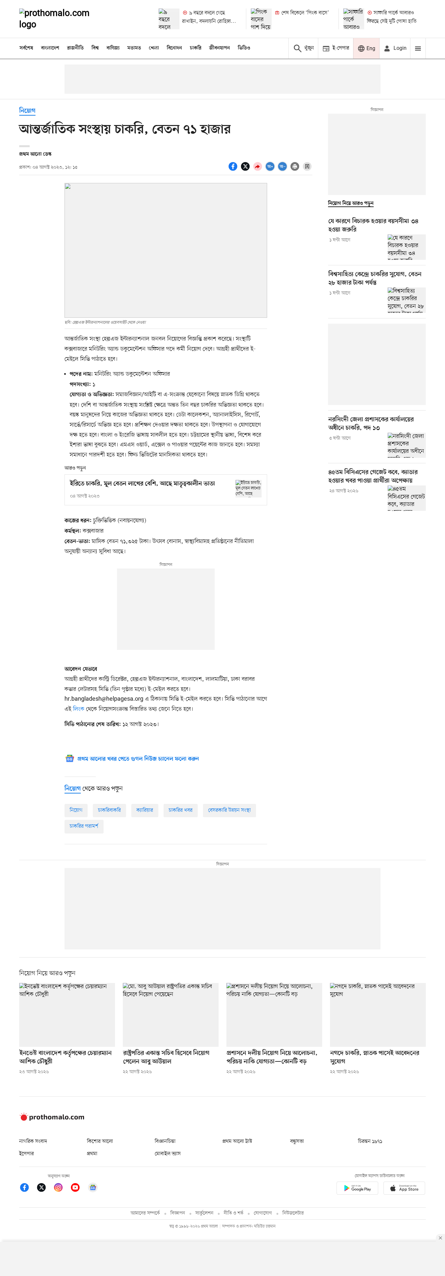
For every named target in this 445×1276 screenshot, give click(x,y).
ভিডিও (244, 48)
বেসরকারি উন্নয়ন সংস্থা (229, 810)
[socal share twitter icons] (246, 170)
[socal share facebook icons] (234, 170)
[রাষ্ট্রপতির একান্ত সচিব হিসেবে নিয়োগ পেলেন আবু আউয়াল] (171, 1015)
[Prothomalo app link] (357, 1189)
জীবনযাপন (219, 48)
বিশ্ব (95, 48)
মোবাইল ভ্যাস (168, 1153)
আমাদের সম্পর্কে (145, 1213)
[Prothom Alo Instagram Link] (61, 1188)
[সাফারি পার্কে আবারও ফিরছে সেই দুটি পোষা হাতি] (353, 18)
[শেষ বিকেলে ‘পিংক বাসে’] (261, 18)
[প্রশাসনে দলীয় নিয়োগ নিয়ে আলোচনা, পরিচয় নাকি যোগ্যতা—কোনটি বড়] (274, 1015)
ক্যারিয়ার (144, 810)
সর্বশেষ (26, 48)
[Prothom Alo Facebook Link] (27, 1188)
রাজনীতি (75, 48)
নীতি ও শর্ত (233, 1213)
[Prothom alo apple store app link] (404, 1189)
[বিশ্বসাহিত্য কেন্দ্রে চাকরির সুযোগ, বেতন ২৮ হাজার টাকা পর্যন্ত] (407, 300)
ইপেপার (26, 1153)
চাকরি (195, 48)
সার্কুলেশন (204, 1213)
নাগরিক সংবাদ (33, 1141)
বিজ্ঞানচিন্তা (165, 1141)
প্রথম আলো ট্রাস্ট (237, 1141)
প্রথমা (92, 1153)
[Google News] (93, 1189)
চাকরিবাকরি (109, 810)
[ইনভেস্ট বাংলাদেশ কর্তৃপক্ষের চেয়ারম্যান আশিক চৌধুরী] (67, 1015)
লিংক (78, 709)
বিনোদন (174, 48)
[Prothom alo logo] (51, 1119)
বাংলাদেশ (50, 48)
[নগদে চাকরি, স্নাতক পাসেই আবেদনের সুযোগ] (378, 1015)
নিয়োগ (27, 111)
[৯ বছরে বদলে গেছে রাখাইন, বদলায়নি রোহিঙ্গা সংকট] (169, 18)
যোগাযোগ (263, 1213)
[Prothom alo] (63, 18)
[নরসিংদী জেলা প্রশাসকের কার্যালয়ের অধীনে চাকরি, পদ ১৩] (407, 445)
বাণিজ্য (113, 48)
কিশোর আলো (100, 1141)
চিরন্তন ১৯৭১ (370, 1141)
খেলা (154, 48)
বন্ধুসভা (297, 1141)
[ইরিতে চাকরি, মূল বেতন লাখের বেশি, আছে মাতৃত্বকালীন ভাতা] (249, 488)
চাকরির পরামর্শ (84, 826)
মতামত (134, 48)
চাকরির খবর (181, 810)
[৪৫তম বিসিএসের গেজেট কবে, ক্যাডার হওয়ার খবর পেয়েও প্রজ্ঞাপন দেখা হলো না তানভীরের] (407, 498)
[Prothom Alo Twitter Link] (44, 1188)
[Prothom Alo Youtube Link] (78, 1188)
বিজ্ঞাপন (177, 1213)
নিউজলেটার (293, 1213)
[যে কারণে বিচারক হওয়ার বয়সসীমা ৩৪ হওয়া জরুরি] (407, 247)
